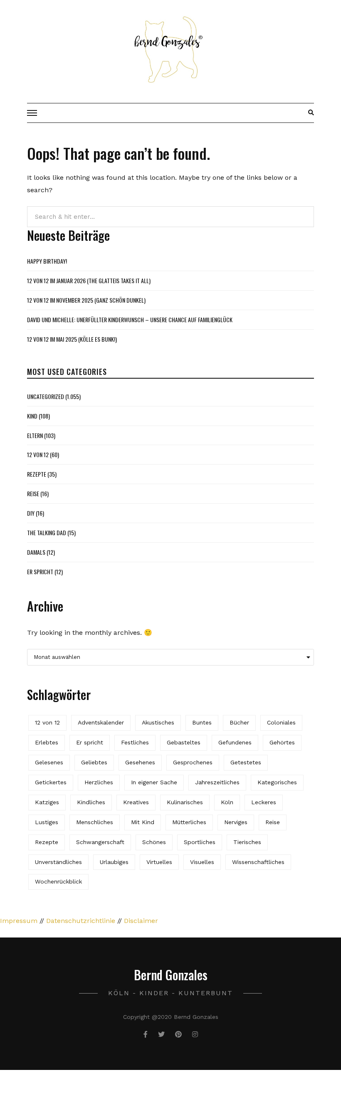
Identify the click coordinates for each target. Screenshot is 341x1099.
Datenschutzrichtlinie (80, 921)
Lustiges (46, 822)
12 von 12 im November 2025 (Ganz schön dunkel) (86, 300)
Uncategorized (45, 396)
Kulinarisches (185, 802)
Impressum (18, 921)
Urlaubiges (114, 862)
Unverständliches (58, 862)
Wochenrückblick (58, 881)
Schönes (154, 842)
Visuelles (202, 862)
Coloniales (281, 722)
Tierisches (247, 842)
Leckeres (263, 802)
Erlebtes (46, 742)
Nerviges (235, 822)
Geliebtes (94, 762)
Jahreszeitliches (217, 782)
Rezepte (36, 474)
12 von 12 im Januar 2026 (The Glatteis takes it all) (89, 280)
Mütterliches (189, 822)
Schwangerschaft (100, 842)
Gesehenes (140, 762)
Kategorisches (277, 782)
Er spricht (40, 571)
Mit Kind (142, 822)
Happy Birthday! (47, 261)
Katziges (47, 802)
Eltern (35, 435)
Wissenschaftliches (258, 862)
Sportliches (199, 842)
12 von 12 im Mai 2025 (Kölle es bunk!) (72, 339)
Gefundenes (235, 742)
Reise (33, 493)
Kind (32, 415)
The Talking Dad (46, 532)
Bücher (239, 722)
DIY (31, 513)
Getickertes (51, 782)
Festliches (135, 742)
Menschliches (94, 822)
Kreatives (136, 802)
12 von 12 (38, 454)
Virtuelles (159, 862)
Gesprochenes (193, 762)
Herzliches (98, 782)
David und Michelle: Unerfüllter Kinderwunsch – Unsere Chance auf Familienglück (129, 319)
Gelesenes (49, 762)
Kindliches (91, 802)
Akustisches (158, 722)
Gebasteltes (183, 742)
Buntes (202, 722)
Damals (36, 552)
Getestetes (245, 762)
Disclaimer (141, 921)
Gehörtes (282, 742)
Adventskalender (101, 722)
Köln (227, 802)
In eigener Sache (154, 782)
